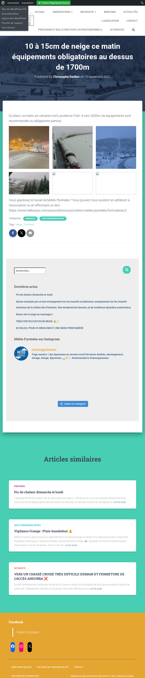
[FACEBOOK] (13, 646)
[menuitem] (3, 3)
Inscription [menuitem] (27, 2)
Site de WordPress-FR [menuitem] (14, 9)
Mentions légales (21, 667)
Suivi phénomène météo (53, 218)
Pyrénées (29, 224)
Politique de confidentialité (52, 667)
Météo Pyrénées (28, 632)
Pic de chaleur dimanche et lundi (34, 294)
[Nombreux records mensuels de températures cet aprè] (87, 390)
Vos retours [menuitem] (8, 27)
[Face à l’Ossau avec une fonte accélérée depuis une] (28, 390)
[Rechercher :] (68, 273)
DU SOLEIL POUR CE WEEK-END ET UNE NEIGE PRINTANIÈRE (49, 328)
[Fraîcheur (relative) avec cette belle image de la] (117, 390)
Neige (19, 224)
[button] (71, 11)
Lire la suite (120, 502)
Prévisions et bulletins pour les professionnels (70, 29)
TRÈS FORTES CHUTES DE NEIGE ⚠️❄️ (37, 321)
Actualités (130, 11)
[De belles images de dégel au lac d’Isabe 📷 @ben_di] (28, 372)
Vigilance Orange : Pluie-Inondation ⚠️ (43, 531)
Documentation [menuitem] (10, 13)
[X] (30, 646)
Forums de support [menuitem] (12, 22)
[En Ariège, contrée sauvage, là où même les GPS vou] (87, 372)
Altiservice (117, 29)
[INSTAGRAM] (21, 646)
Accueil (40, 11)
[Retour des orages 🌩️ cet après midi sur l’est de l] (58, 372)
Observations (62, 11)
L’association (110, 20)
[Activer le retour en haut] (138, 670)
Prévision (19, 486)
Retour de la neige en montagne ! (34, 314)
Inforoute (87, 11)
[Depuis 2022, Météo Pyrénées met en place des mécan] (58, 390)
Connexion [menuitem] (13, 2)
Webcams (110, 11)
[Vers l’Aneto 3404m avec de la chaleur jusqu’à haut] (117, 372)
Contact (132, 20)
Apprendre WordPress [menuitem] (14, 18)
